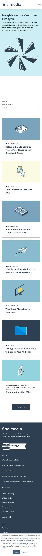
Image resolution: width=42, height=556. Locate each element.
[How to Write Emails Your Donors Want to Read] (21, 211)
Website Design (7, 498)
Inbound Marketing (8, 494)
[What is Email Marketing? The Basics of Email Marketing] (21, 251)
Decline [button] (25, 552)
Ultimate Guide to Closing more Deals (14, 476)
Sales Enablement (8, 502)
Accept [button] (17, 552)
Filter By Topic (7, 104)
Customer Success (8, 507)
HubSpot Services (8, 511)
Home (4, 524)
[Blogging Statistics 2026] (21, 370)
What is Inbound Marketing (10, 460)
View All (4, 101)
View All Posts (21, 407)
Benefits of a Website (9, 471)
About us (5, 532)
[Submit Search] (38, 107)
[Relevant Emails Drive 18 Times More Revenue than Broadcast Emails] (21, 129)
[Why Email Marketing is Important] (21, 291)
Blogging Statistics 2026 (18, 392)
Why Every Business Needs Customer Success (17, 481)
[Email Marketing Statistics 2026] (21, 171)
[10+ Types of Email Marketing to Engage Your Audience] (21, 330)
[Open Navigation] (39, 4)
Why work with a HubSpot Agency (13, 465)
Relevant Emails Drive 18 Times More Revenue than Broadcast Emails (18, 150)
